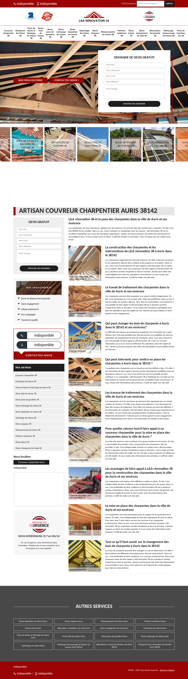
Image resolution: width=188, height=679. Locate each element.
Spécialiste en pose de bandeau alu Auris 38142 (114, 645)
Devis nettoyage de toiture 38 (61, 33)
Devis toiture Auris (33, 628)
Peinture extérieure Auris (155, 621)
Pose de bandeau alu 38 (181, 33)
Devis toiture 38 (131, 33)
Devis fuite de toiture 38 (41, 33)
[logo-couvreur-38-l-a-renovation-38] (94, 16)
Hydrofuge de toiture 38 (84, 33)
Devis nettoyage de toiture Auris (155, 636)
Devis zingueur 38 (95, 33)
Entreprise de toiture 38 (20, 33)
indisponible (25, 4)
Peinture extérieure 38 (121, 33)
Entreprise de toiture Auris (155, 628)
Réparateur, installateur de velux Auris (73, 628)
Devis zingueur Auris (74, 621)
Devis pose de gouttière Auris (114, 636)
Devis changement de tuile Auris (114, 628)
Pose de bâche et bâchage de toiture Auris (33, 636)
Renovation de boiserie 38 (155, 33)
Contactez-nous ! (67, 80)
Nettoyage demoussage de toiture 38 (169, 33)
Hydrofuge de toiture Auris (33, 646)
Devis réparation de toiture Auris (33, 621)
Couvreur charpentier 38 (8, 33)
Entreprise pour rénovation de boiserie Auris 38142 (155, 645)
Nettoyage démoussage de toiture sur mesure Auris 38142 (73, 645)
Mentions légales (167, 670)
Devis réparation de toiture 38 (72, 33)
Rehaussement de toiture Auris (114, 621)
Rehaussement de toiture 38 (108, 33)
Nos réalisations (30, 80)
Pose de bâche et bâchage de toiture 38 (31, 33)
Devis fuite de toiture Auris (73, 636)
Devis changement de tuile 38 (142, 33)
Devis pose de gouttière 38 (50, 33)
